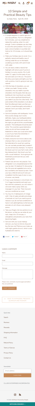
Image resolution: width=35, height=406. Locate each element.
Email (3, 260)
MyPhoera (14, 400)
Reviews (6, 322)
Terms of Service (9, 348)
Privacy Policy (8, 353)
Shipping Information (11, 333)
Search (6, 317)
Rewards (7, 327)
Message (4, 268)
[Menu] (32, 3)
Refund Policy (8, 343)
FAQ (5, 338)
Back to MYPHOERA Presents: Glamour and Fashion (19, 300)
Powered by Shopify (23, 400)
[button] (17, 404)
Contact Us (7, 358)
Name (3, 253)
